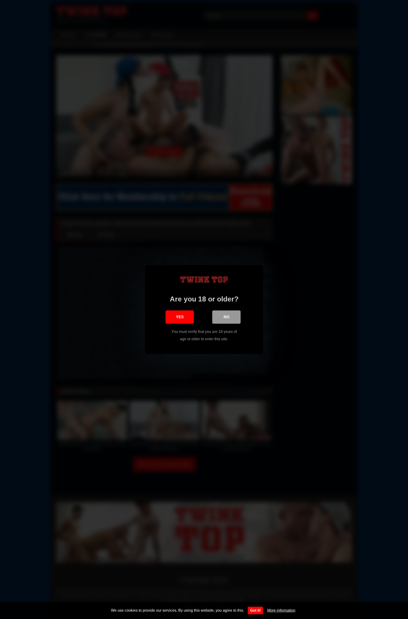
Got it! (255, 610)
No (226, 317)
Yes (180, 317)
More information (281, 610)
